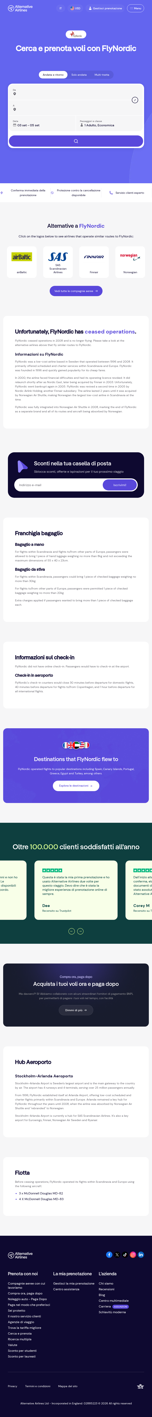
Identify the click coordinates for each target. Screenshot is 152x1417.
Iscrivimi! (119, 485)
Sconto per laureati (22, 1356)
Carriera (105, 1306)
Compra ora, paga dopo (25, 1293)
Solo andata (79, 75)
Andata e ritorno (53, 75)
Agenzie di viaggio (21, 1322)
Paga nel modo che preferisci (29, 1305)
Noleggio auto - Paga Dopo (27, 1299)
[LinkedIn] (141, 1257)
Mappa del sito (67, 1386)
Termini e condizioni (37, 1386)
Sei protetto (16, 1310)
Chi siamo (106, 1283)
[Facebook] (109, 1257)
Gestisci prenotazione (107, 8)
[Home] (20, 8)
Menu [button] (137, 8)
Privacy (12, 1386)
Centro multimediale (114, 1301)
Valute (12, 1345)
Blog (102, 1295)
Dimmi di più (73, 1010)
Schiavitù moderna (112, 1312)
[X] (117, 1257)
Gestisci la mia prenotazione (73, 1283)
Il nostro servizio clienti (24, 1316)
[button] (60, 8)
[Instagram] (133, 1257)
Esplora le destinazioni (73, 785)
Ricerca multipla (19, 1339)
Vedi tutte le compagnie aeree (73, 291)
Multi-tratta (102, 75)
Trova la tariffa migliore (24, 1328)
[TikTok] (125, 1257)
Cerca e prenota (20, 1333)
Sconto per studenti (22, 1351)
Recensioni (106, 1289)
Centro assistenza (66, 1289)
